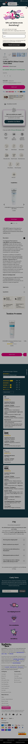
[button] (26, 8)
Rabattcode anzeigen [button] (14, 44)
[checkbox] (14, 33)
